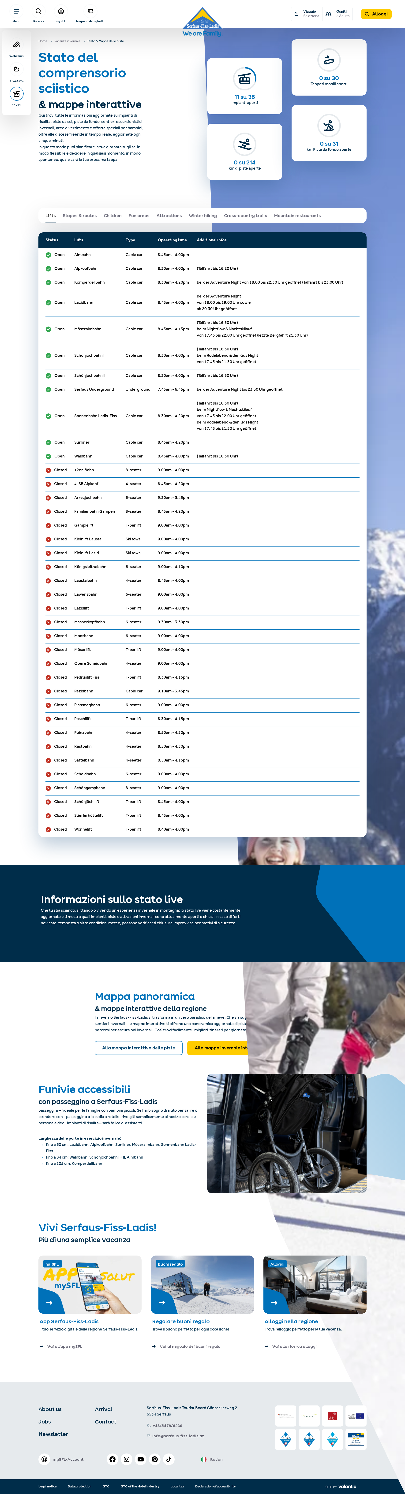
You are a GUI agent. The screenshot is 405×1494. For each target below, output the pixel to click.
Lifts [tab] (50, 215)
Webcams (16, 56)
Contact (105, 1421)
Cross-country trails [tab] (245, 215)
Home (42, 41)
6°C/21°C (17, 80)
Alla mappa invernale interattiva (230, 1047)
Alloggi (379, 13)
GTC (106, 1486)
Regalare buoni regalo (181, 1321)
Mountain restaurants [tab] (297, 215)
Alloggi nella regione (291, 1321)
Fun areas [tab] (139, 215)
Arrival (103, 1409)
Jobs (44, 1421)
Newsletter (53, 1434)
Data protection (79, 1486)
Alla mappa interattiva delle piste (138, 1047)
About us (50, 1409)
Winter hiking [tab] (203, 215)
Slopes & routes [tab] (80, 215)
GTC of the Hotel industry (140, 1486)
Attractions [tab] (169, 215)
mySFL (61, 21)
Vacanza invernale (67, 41)
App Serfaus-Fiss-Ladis (69, 1321)
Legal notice (47, 1486)
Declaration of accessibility (215, 1486)
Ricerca (38, 21)
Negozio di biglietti (90, 21)
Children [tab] (113, 215)
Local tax (177, 1486)
